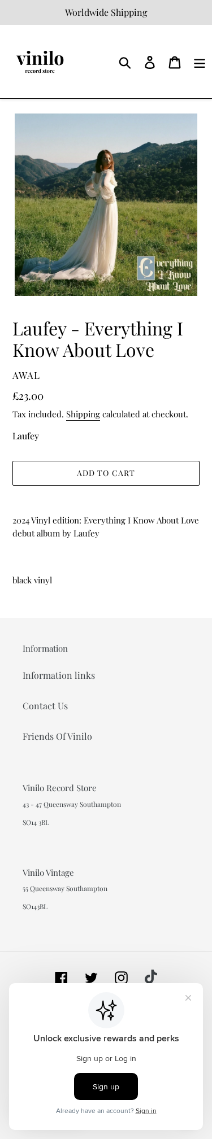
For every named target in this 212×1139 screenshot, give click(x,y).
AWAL (26, 375)
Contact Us (45, 706)
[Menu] (199, 61)
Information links (59, 675)
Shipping (83, 414)
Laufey (25, 436)
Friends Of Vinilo (57, 736)
